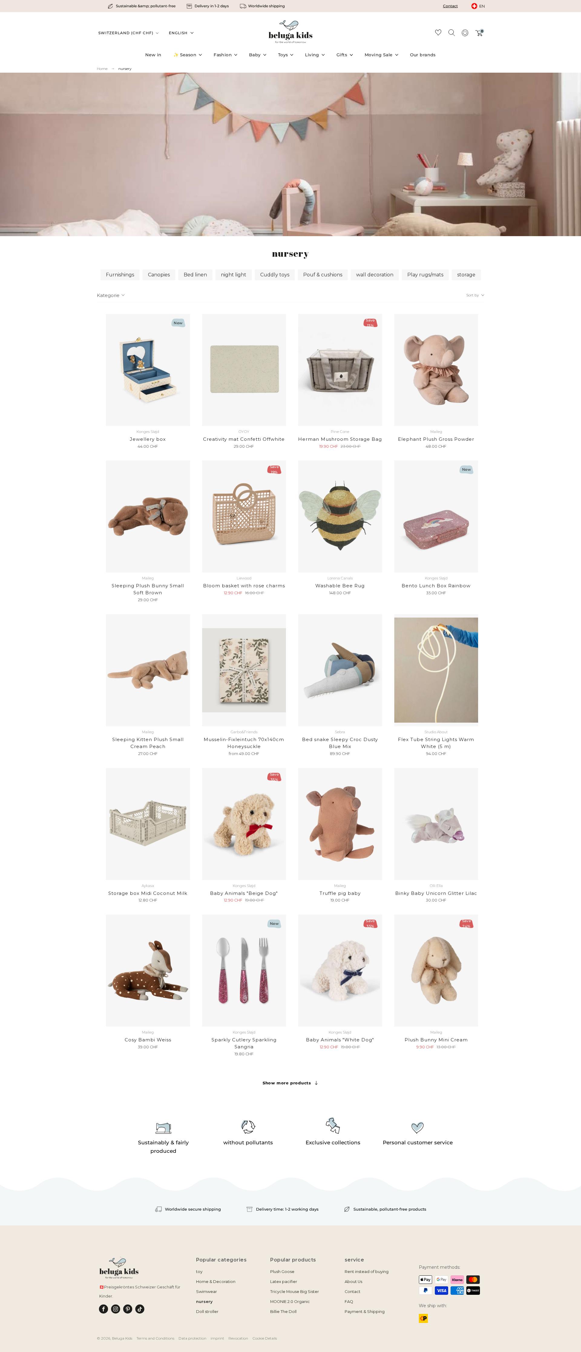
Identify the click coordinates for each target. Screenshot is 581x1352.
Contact (450, 6)
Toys (283, 55)
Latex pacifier (283, 1281)
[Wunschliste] (438, 33)
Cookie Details (264, 1338)
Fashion (223, 55)
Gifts (341, 55)
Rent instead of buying (367, 1271)
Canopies (159, 275)
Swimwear (206, 1291)
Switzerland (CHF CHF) (126, 33)
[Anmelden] (465, 35)
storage (466, 275)
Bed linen (195, 275)
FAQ (349, 1301)
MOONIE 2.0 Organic (290, 1301)
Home (102, 69)
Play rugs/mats (425, 275)
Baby (255, 55)
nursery (125, 68)
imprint (217, 1338)
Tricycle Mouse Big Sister (294, 1291)
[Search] (451, 32)
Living (312, 55)
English (178, 33)
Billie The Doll (283, 1311)
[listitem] (142, 6)
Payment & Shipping (365, 1311)
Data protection (192, 1338)
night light (233, 275)
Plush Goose (282, 1271)
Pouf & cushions (322, 275)
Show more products (287, 1082)
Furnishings (120, 275)
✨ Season (184, 55)
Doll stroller (207, 1311)
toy (199, 1271)
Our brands (423, 55)
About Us (353, 1281)
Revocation (238, 1338)
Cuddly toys (274, 275)
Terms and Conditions (155, 1338)
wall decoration (374, 275)
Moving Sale (379, 55)
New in (153, 55)
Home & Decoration (215, 1281)
